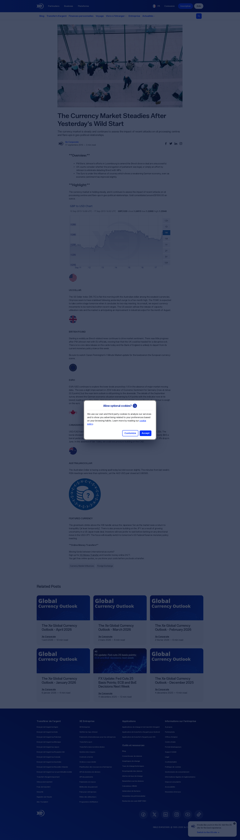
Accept (145, 433)
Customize (130, 433)
